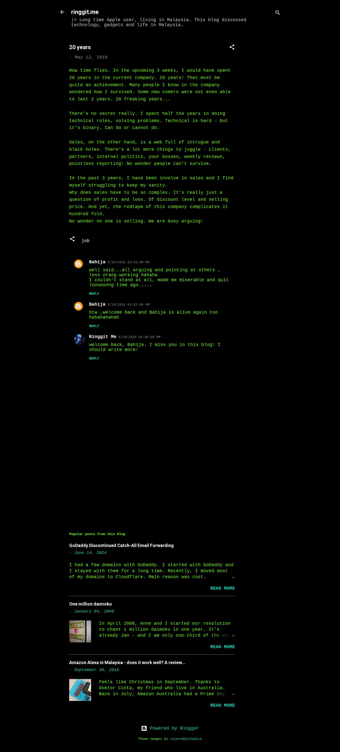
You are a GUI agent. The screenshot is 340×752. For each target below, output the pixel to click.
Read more (222, 588)
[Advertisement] (265, 111)
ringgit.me (85, 11)
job (85, 240)
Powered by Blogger (173, 728)
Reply (94, 294)
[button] (232, 48)
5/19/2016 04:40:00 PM (139, 337)
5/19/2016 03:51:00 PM (128, 262)
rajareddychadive (186, 739)
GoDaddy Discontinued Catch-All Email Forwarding (121, 545)
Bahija (97, 262)
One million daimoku (90, 604)
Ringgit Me (102, 336)
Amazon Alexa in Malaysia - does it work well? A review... (127, 662)
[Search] (278, 13)
